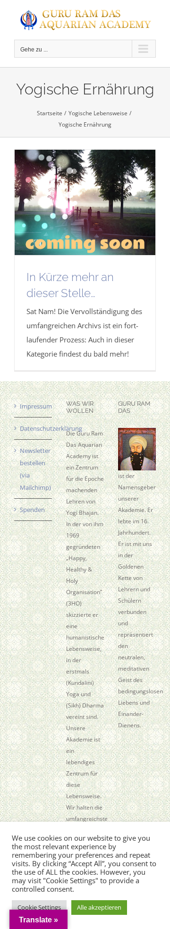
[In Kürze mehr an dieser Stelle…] (85, 203)
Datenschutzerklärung (33, 428)
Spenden (32, 509)
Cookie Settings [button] (39, 907)
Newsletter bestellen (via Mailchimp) (33, 469)
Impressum (33, 406)
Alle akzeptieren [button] (99, 907)
